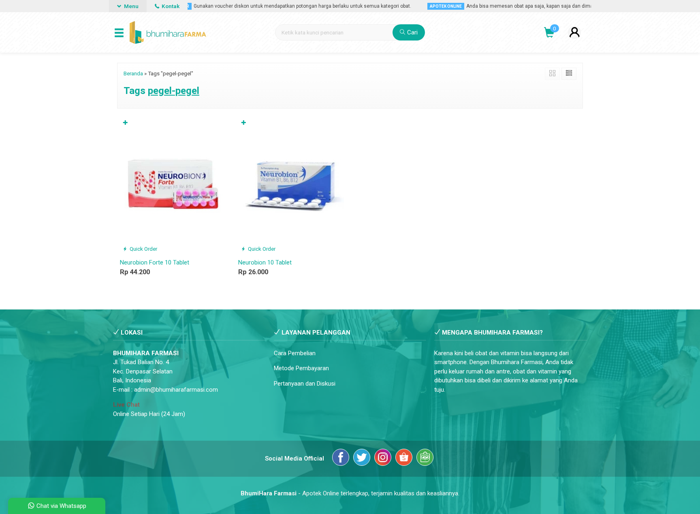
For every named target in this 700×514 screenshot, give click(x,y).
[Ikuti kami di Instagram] (382, 459)
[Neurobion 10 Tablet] (291, 185)
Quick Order (142, 248)
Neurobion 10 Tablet (265, 262)
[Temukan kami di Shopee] (403, 459)
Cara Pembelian (295, 353)
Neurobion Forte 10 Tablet (154, 262)
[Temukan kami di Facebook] (340, 459)
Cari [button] (411, 32)
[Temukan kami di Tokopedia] (424, 459)
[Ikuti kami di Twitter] (361, 459)
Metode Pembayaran (301, 368)
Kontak (169, 6)
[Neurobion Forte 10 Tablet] (173, 185)
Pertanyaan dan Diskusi (304, 383)
